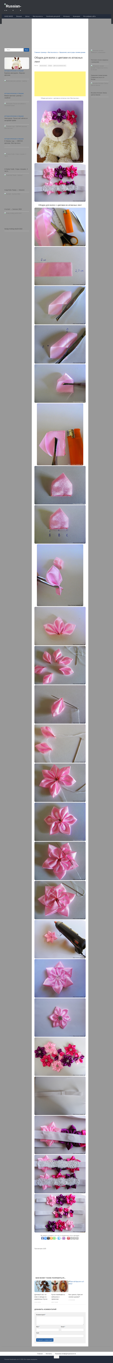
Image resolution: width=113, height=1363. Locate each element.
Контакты (49, 1353)
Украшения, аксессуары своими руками (72, 52)
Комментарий (40, 1314)
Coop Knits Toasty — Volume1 (14, 190)
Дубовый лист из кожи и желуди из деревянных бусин (40, 1297)
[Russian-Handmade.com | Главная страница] (18, 7)
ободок (50, 65)
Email (63, 1326)
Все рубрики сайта (89, 16)
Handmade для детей (53, 16)
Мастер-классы (38, 16)
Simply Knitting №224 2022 (13, 229)
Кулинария (76, 16)
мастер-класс (43, 65)
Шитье (27, 16)
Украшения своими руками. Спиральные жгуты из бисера (99, 77)
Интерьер (66, 16)
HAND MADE (8, 16)
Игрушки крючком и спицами (14, 71)
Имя (37, 1326)
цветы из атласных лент (59, 65)
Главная (40, 1353)
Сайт (37, 1333)
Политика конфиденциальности (65, 1353)
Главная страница (40, 52)
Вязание (19, 16)
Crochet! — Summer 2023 (13, 209)
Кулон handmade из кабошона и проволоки (58, 1297)
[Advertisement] (60, 33)
